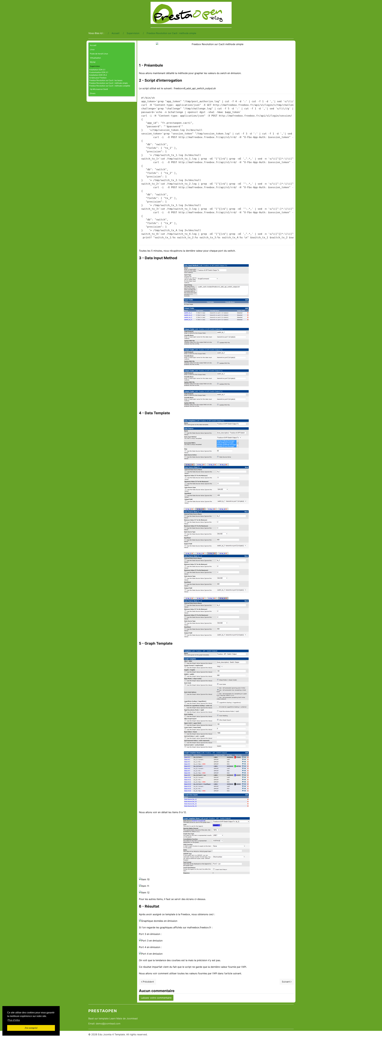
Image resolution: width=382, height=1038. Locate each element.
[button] (132, 49)
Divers (92, 93)
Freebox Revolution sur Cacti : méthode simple (108, 83)
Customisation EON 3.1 (98, 72)
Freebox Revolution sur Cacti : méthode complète (109, 86)
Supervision (95, 66)
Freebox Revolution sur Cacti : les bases (105, 80)
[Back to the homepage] (191, 13)
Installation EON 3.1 (97, 69)
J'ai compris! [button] (31, 1028)
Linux (92, 49)
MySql (92, 62)
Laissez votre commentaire (156, 997)
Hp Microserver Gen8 (99, 89)
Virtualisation (95, 58)
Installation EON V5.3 (98, 75)
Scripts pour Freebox (97, 78)
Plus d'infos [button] (14, 1020)
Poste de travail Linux (99, 54)
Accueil (93, 45)
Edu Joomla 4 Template (111, 1034)
